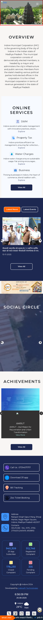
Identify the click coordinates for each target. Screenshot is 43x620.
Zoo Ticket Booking (20, 498)
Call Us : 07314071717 (20, 467)
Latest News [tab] (12, 209)
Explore (21, 131)
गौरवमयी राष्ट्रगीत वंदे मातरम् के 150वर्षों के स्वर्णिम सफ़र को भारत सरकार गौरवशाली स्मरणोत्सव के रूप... (20, 249)
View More (20, 435)
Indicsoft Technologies (28, 588)
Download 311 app (19, 477)
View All (21, 266)
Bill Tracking (16, 487)
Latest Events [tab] (29, 209)
